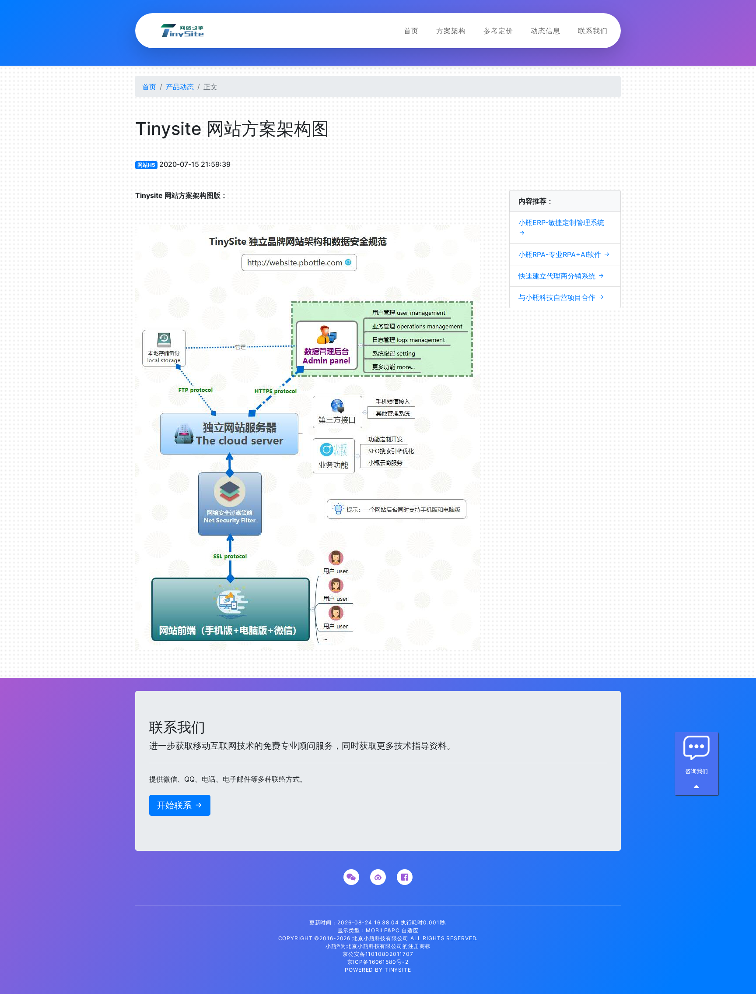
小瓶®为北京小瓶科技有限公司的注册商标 (378, 946)
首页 (411, 30)
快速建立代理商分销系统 (561, 275)
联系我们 (593, 30)
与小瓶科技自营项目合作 (561, 297)
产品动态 (180, 86)
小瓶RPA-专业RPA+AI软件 (564, 254)
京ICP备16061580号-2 (377, 962)
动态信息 (545, 30)
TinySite (398, 969)
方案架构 (451, 30)
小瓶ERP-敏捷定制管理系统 (561, 227)
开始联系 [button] (180, 805)
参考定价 (498, 30)
